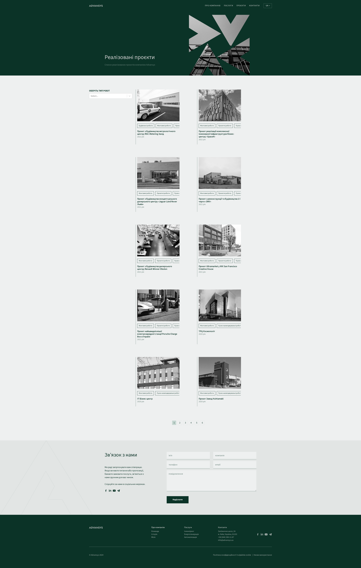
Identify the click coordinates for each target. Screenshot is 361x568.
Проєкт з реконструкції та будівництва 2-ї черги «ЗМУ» (219, 200)
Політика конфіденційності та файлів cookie (232, 555)
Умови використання (263, 555)
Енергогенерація (191, 534)
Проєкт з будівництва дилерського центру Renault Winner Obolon (154, 268)
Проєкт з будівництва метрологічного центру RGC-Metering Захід (156, 133)
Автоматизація (190, 537)
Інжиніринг (189, 531)
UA (267, 5)
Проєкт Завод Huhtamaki (211, 398)
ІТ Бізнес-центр (145, 398)
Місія (153, 537)
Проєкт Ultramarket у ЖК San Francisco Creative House (218, 268)
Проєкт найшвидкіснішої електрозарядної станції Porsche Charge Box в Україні (157, 334)
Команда (155, 531)
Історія (154, 534)
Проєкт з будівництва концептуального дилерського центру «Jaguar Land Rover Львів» (157, 201)
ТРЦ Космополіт (207, 331)
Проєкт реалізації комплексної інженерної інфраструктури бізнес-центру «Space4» (216, 134)
